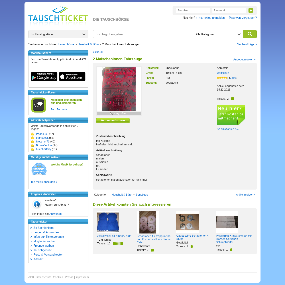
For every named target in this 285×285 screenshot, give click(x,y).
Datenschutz (43, 277)
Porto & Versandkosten (48, 254)
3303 (233, 77)
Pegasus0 (42, 134)
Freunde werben (43, 245)
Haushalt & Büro (88, 44)
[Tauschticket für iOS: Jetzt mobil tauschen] (72, 80)
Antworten (55, 213)
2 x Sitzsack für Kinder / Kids (114, 236)
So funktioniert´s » (228, 129)
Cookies (58, 277)
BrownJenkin (44, 145)
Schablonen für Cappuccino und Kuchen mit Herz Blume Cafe (154, 239)
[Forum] (38, 112)
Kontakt (38, 259)
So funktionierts (43, 227)
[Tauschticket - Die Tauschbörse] (58, 16)
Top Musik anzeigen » (44, 182)
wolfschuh (223, 72)
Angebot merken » (244, 59)
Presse (69, 277)
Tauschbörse (66, 44)
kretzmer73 (43, 141)
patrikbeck (42, 137)
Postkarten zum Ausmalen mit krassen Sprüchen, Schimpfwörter (234, 239)
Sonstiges (142, 194)
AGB (31, 277)
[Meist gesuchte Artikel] (39, 175)
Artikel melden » (246, 194)
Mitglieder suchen (44, 241)
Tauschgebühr (42, 250)
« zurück (98, 52)
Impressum (82, 277)
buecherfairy (43, 149)
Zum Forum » (59, 109)
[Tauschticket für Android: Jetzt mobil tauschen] (44, 80)
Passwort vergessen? (243, 17)
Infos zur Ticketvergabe (48, 236)
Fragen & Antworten (46, 232)
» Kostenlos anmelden (210, 17)
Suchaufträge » (247, 44)
